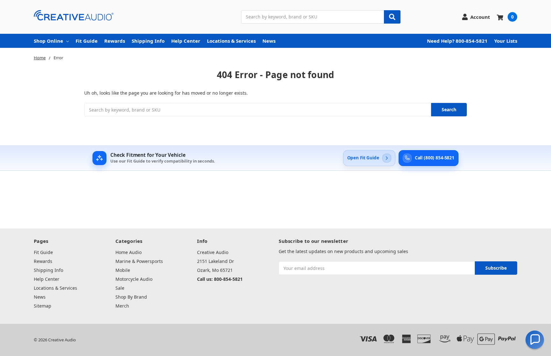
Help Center (185, 41)
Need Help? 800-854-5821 (457, 41)
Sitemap (42, 306)
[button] (534, 340)
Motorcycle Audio (133, 279)
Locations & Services (231, 41)
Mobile (122, 270)
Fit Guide (87, 41)
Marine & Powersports (139, 261)
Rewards (114, 41)
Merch (122, 306)
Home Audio (128, 252)
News (269, 41)
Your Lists (505, 41)
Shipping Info (148, 41)
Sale (119, 288)
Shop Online (48, 41)
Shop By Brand (131, 297)
